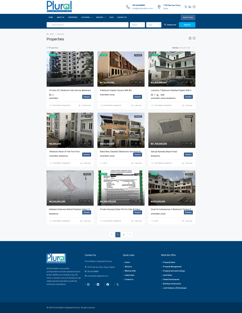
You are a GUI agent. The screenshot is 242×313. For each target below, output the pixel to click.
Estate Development (171, 279)
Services (99, 17)
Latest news (129, 275)
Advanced (171, 25)
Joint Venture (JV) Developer (175, 288)
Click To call (188, 17)
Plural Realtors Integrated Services (63, 105)
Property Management (172, 267)
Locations (85, 17)
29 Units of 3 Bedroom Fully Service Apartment (70, 90)
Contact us (129, 279)
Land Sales (167, 275)
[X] (116, 284)
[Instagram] (87, 284)
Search (187, 25)
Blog (111, 17)
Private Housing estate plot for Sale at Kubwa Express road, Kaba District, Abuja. (136, 209)
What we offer (130, 271)
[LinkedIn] (97, 284)
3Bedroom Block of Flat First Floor (64, 151)
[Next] (129, 234)
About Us (60, 17)
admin (105, 163)
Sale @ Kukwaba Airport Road (164, 151)
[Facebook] (106, 284)
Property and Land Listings (174, 271)
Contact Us (122, 17)
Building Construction (172, 284)
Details (87, 97)
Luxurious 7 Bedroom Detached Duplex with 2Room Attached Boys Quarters (184, 90)
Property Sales (169, 262)
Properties (72, 17)
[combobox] (137, 24)
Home (51, 17)
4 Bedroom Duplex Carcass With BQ (116, 90)
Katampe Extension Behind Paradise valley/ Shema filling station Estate (81, 209)
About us (128, 267)
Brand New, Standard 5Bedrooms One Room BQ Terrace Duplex (128, 151)
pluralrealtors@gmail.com (97, 276)
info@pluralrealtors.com (142, 8)
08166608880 (138, 5)
